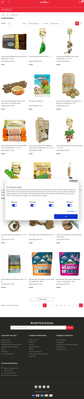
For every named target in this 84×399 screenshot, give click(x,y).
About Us (32, 342)
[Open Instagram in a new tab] (40, 387)
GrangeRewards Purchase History (11, 344)
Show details (70, 211)
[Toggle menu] (2, 2)
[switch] (32, 205)
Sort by (46, 23)
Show (24, 23)
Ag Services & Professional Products (67, 344)
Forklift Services (61, 349)
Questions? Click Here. (10, 375)
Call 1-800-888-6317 (10, 373)
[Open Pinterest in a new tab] (48, 387)
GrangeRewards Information (9, 347)
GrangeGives (60, 342)
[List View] (81, 23)
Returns (3, 349)
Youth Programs (61, 340)
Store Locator (33, 340)
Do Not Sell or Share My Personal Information (38, 355)
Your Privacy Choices (35, 351)
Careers (31, 344)
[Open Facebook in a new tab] (35, 387)
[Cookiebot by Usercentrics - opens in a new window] (70, 181)
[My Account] (80, 2)
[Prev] (45, 305)
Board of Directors (34, 347)
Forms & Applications (7, 354)
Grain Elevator (60, 347)
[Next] (81, 305)
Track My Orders (6, 342)
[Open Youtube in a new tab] (44, 387)
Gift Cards (4, 351)
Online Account (5, 340)
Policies (31, 349)
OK (66, 216)
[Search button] (9, 2)
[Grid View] (77, 23)
